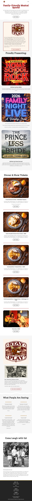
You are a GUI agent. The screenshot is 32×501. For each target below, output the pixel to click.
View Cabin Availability (16, 389)
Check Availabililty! (16, 49)
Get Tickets (16, 16)
